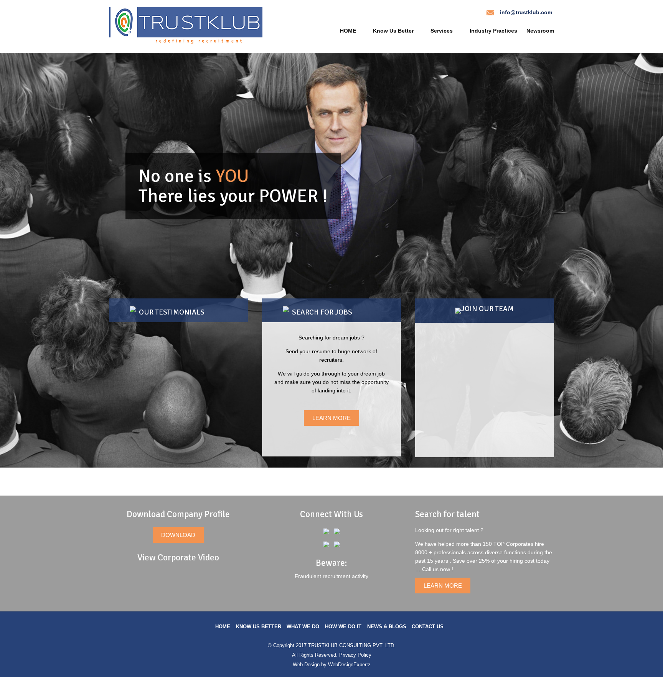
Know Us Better (393, 31)
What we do (303, 626)
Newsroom (540, 31)
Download (178, 535)
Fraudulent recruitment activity (331, 576)
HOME (348, 31)
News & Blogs (386, 626)
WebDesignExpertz (349, 664)
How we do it (343, 626)
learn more (331, 418)
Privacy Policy (355, 655)
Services (441, 31)
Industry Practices (493, 31)
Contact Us (428, 626)
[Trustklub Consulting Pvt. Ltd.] (185, 42)
